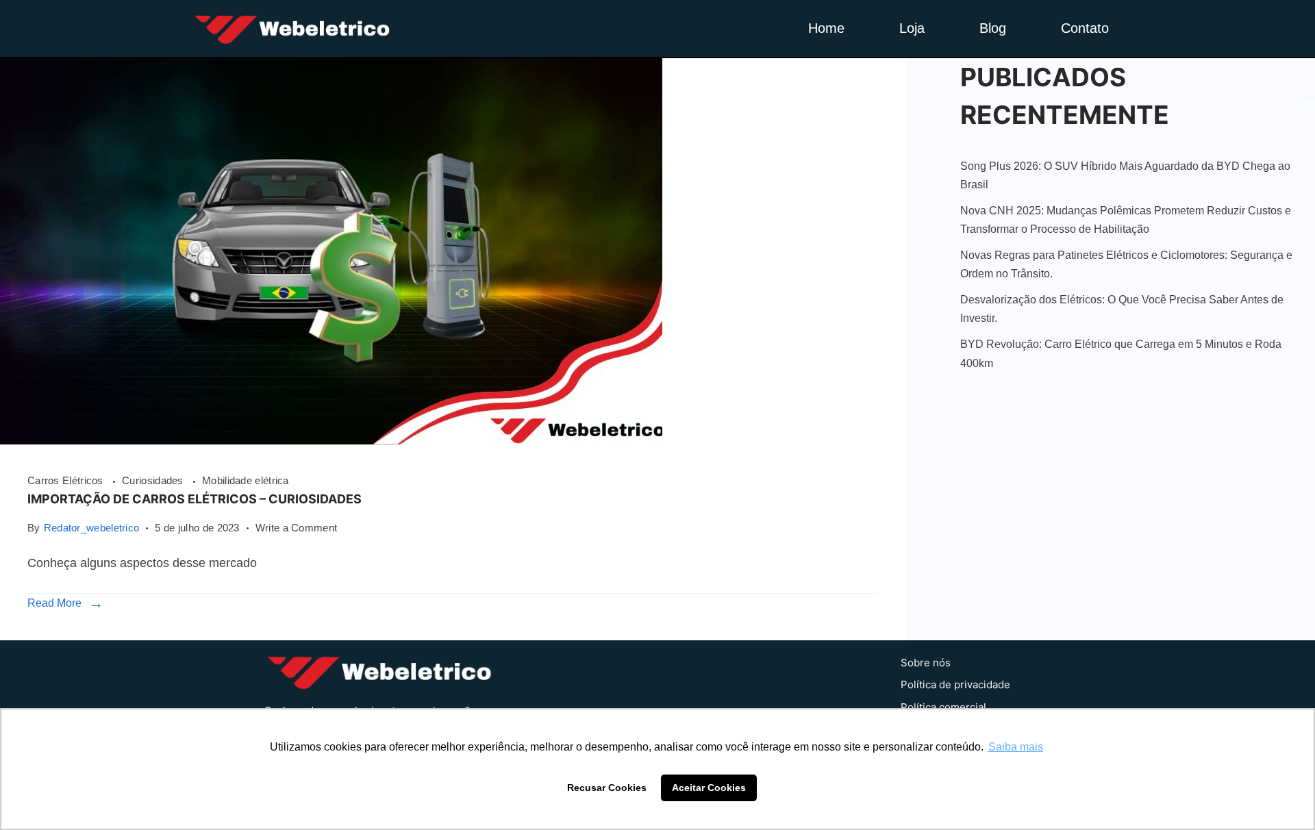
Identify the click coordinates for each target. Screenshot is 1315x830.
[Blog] (331, 440)
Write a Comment (296, 526)
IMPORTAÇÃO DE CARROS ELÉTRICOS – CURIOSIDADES (194, 499)
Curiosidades (154, 480)
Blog (992, 28)
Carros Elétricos (66, 480)
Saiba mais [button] (1015, 747)
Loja (912, 28)
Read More (54, 603)
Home (826, 28)
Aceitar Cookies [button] (709, 787)
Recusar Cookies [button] (607, 787)
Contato (1085, 28)
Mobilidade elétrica (245, 480)
